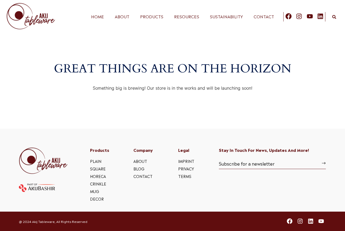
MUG (94, 191)
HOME (97, 16)
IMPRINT (186, 161)
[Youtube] (310, 16)
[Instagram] (299, 16)
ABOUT (122, 16)
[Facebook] (288, 16)
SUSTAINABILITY (226, 16)
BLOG (138, 168)
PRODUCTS (151, 16)
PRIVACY (186, 168)
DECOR (97, 198)
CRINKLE (98, 183)
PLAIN (95, 161)
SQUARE (98, 168)
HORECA (98, 176)
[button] (334, 17)
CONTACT (264, 16)
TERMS (184, 176)
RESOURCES (186, 16)
